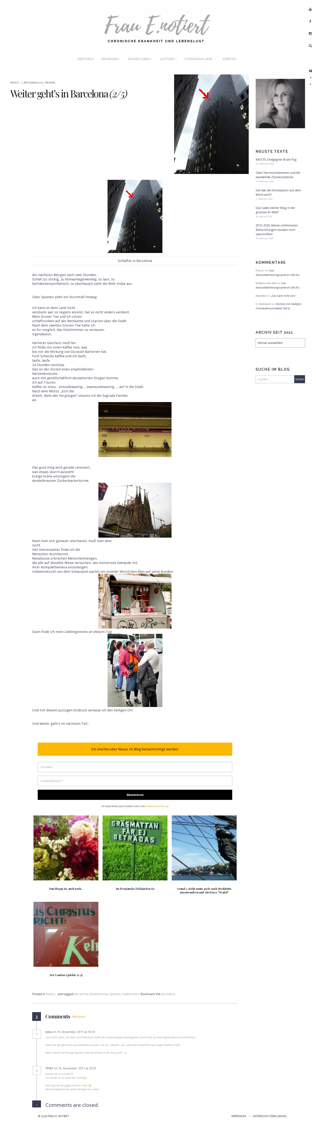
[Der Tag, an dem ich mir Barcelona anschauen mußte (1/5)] (310, 77)
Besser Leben (140, 59)
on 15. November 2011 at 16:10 (74, 1032)
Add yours (79, 1016)
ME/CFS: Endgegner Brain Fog (276, 159)
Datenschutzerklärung (157, 806)
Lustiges (168, 59)
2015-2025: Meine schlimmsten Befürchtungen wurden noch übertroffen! (277, 229)
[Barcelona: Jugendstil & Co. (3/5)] (310, 84)
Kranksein (110, 59)
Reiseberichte (98, 994)
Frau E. (15, 82)
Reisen (49, 82)
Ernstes (229, 59)
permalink (168, 994)
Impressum (239, 1116)
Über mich (85, 59)
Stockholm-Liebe (200, 59)
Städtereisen (130, 994)
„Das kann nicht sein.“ (283, 295)
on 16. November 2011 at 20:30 (75, 1068)
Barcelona (81, 994)
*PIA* (49, 1068)
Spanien (115, 994)
